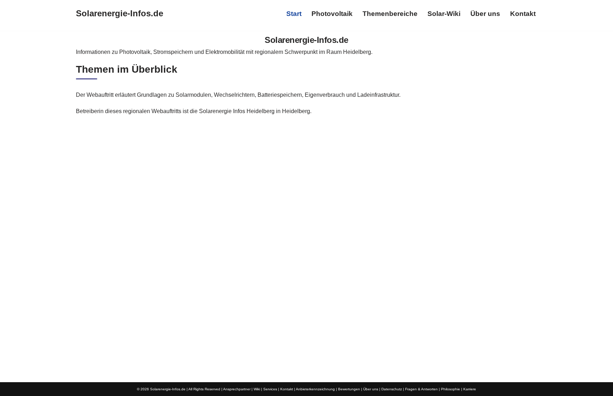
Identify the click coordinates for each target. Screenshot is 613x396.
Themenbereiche (390, 13)
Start (294, 13)
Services (270, 389)
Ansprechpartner (236, 389)
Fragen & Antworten (421, 389)
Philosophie (450, 389)
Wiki (257, 389)
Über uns (485, 13)
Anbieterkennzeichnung (315, 389)
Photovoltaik (332, 13)
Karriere (469, 389)
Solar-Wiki (443, 13)
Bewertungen (349, 389)
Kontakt (523, 13)
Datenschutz (391, 389)
